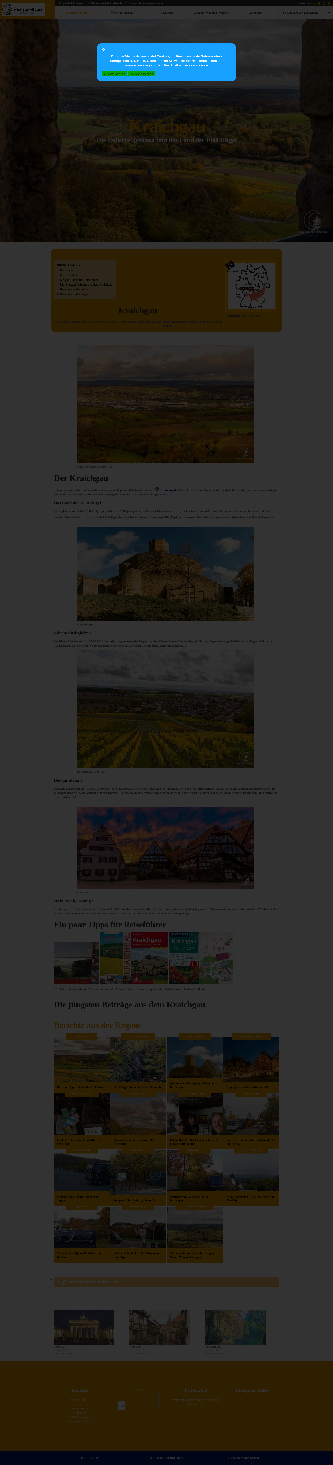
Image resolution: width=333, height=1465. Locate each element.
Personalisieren (141, 74)
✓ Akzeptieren (114, 74)
